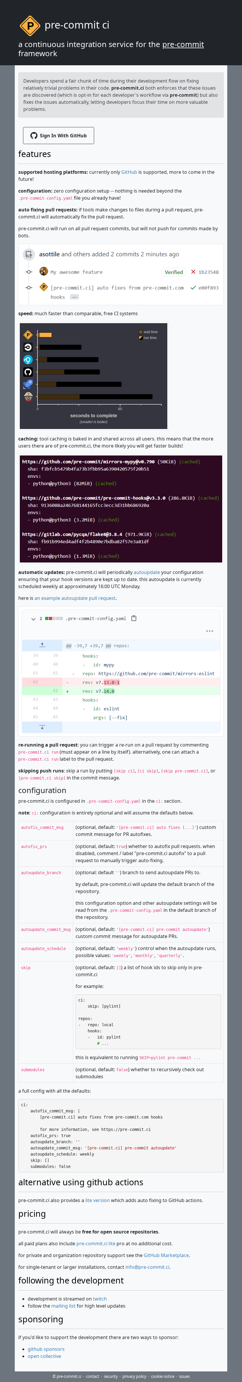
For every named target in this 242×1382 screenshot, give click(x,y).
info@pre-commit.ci (147, 1267)
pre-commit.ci (127, 88)
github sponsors (46, 1349)
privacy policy (134, 1376)
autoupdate (147, 572)
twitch (100, 1299)
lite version (97, 1200)
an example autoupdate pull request (75, 598)
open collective (44, 1356)
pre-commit (183, 44)
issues (184, 1376)
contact (92, 1376)
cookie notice (162, 1376)
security (111, 1376)
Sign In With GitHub (63, 135)
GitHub (129, 172)
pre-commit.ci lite (95, 1243)
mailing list (63, 1306)
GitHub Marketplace (166, 1255)
